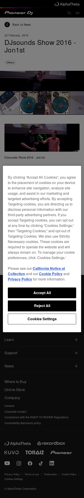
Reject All (42, 305)
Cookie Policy (50, 273)
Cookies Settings (42, 318)
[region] (42, 249)
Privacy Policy (20, 279)
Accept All (42, 292)
